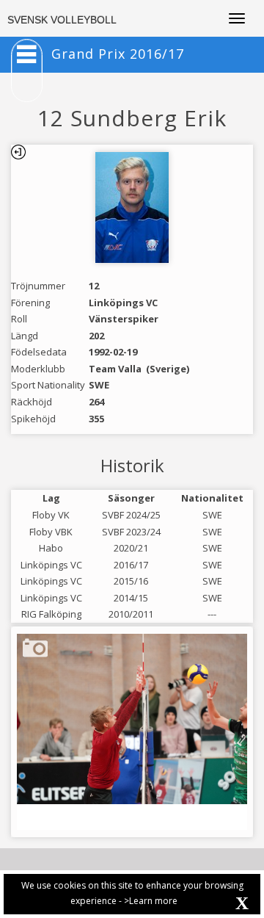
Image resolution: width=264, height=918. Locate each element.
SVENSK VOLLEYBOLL (62, 20)
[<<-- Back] (18, 152)
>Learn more (150, 900)
